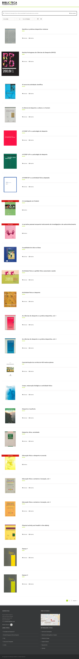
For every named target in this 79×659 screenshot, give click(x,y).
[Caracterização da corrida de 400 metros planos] (10, 369)
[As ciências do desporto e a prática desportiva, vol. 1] (10, 322)
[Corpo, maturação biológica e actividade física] (10, 392)
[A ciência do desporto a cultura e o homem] (10, 114)
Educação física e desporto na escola (34, 455)
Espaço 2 (25, 575)
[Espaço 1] (10, 557)
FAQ (4, 638)
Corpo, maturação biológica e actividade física (37, 385)
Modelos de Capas (45, 638)
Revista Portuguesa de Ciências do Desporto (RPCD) (39, 52)
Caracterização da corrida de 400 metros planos (37, 362)
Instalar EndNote (45, 641)
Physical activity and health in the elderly (35, 525)
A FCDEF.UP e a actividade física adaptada (36, 178)
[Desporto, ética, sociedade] (10, 439)
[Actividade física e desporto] (10, 299)
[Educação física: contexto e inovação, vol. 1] (10, 485)
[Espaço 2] (10, 583)
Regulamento (44, 645)
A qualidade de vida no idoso (31, 247)
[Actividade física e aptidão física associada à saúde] (10, 277)
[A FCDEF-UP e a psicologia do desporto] (10, 138)
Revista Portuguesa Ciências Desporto (11, 635)
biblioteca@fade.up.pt (10, 621)
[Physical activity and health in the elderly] (10, 532)
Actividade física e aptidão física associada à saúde (39, 271)
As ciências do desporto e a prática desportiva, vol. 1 (39, 316)
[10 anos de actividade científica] (10, 91)
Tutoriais (43, 648)
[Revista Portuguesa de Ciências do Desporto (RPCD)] (10, 64)
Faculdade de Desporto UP (8, 631)
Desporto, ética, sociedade (30, 432)
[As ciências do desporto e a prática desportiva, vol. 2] (10, 346)
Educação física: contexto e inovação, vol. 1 (36, 479)
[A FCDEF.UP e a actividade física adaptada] (10, 184)
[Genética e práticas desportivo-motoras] (10, 36)
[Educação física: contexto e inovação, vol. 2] (10, 509)
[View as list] (41, 19)
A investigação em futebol (30, 201)
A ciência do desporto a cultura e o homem (36, 108)
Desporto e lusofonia (28, 409)
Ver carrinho (73, 13)
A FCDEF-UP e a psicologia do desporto (34, 131)
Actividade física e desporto (31, 292)
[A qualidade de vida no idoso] (10, 254)
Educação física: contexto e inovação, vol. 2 (36, 502)
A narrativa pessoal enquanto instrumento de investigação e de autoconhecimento (49, 224)
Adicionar (25, 38)
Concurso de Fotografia (8, 641)
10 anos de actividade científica (32, 84)
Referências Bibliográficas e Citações (49, 635)
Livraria (4, 645)
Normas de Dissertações (47, 631)
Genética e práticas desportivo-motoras (35, 29)
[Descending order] (19, 19)
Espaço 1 (25, 548)
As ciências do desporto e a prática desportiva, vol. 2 (39, 339)
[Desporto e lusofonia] (10, 416)
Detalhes (32, 38)
